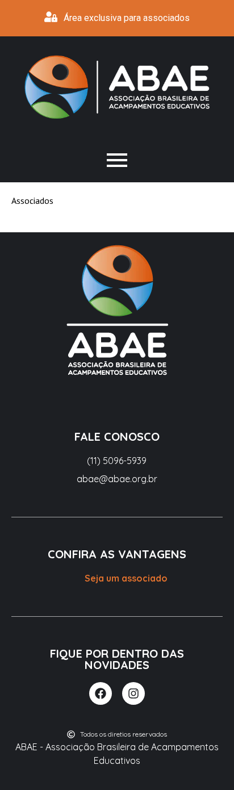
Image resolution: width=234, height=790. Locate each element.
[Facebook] (100, 693)
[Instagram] (133, 693)
